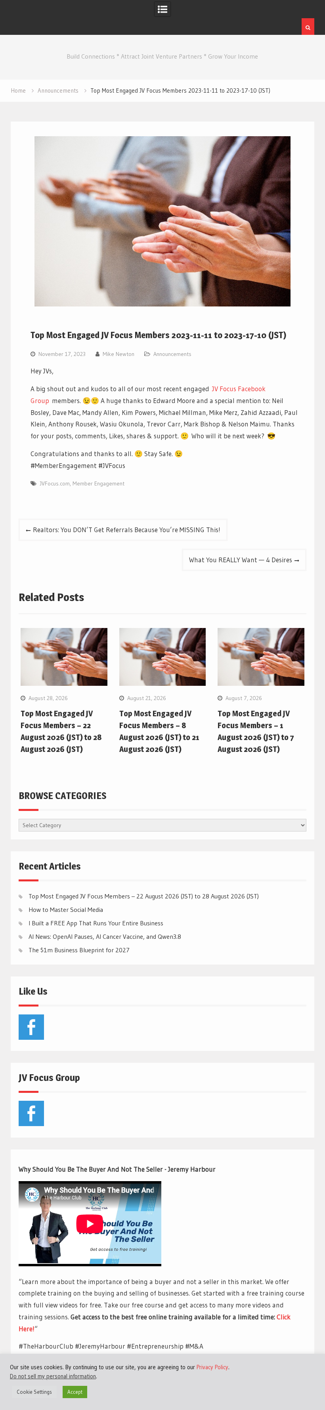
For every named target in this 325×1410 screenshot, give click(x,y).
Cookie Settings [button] (34, 1392)
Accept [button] (74, 1392)
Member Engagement (98, 483)
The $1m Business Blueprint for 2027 (79, 950)
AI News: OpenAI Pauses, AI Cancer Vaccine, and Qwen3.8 (105, 936)
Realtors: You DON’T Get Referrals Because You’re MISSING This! (126, 529)
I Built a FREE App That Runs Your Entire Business (96, 923)
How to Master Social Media (66, 909)
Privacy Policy (212, 1367)
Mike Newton (118, 354)
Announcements (172, 354)
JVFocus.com (55, 483)
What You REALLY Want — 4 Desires (240, 560)
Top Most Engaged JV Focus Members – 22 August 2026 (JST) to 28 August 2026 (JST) (144, 896)
